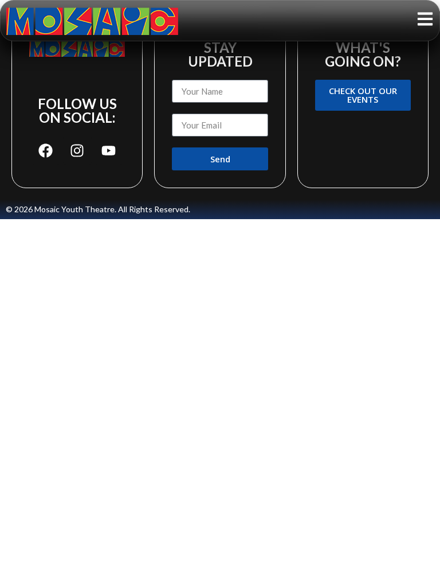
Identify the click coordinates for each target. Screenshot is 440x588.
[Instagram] (77, 150)
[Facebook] (46, 150)
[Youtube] (109, 150)
